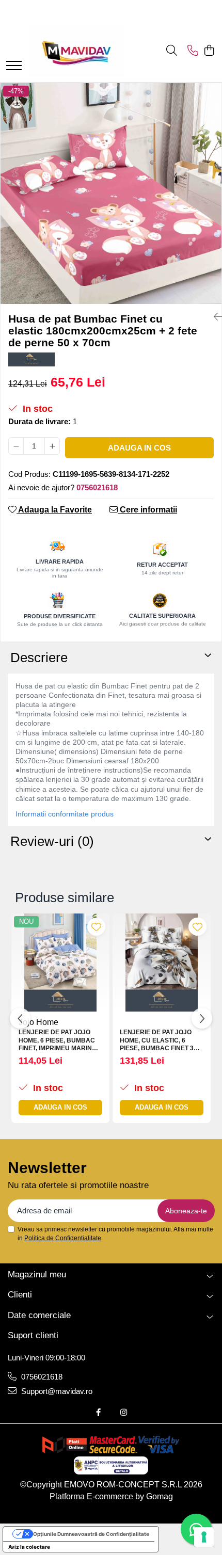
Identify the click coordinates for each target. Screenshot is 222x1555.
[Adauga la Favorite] (96, 927)
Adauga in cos (139, 447)
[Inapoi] (213, 317)
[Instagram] (123, 1412)
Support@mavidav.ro (55, 1391)
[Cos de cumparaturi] (208, 51)
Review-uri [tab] (52, 841)
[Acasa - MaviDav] (76, 51)
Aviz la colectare (29, 1547)
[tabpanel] (111, 193)
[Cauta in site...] (171, 51)
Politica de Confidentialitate (62, 1238)
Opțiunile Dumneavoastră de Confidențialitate (91, 1534)
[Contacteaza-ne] (192, 51)
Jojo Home (38, 1022)
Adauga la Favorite (54, 509)
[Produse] (14, 66)
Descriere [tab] (39, 657)
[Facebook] (98, 1412)
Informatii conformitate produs (64, 814)
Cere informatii (147, 509)
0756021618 (40, 1376)
